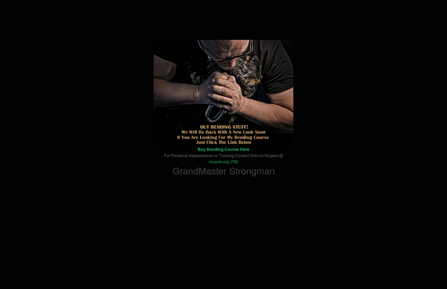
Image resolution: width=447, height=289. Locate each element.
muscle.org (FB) (223, 162)
